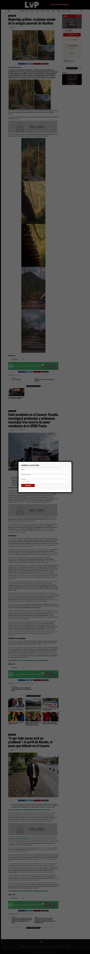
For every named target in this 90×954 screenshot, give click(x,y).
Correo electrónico (26, 474)
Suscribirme (28, 485)
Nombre (23, 469)
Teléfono (23, 479)
